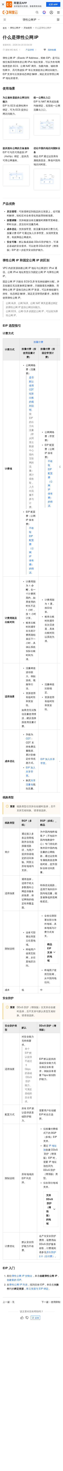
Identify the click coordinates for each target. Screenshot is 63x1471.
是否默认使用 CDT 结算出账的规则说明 (31, 393)
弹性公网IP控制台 (22, 1275)
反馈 (37, 1317)
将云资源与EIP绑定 (37, 1288)
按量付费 (38, 342)
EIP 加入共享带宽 (30, 771)
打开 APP (53, 4)
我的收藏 (52, 49)
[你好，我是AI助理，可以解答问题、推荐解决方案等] (44, 12)
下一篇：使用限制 (50, 1302)
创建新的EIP (14, 1279)
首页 (5, 27)
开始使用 (28, 27)
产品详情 (30, 49)
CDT (28, 738)
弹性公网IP (15, 27)
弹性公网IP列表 (18, 1284)
